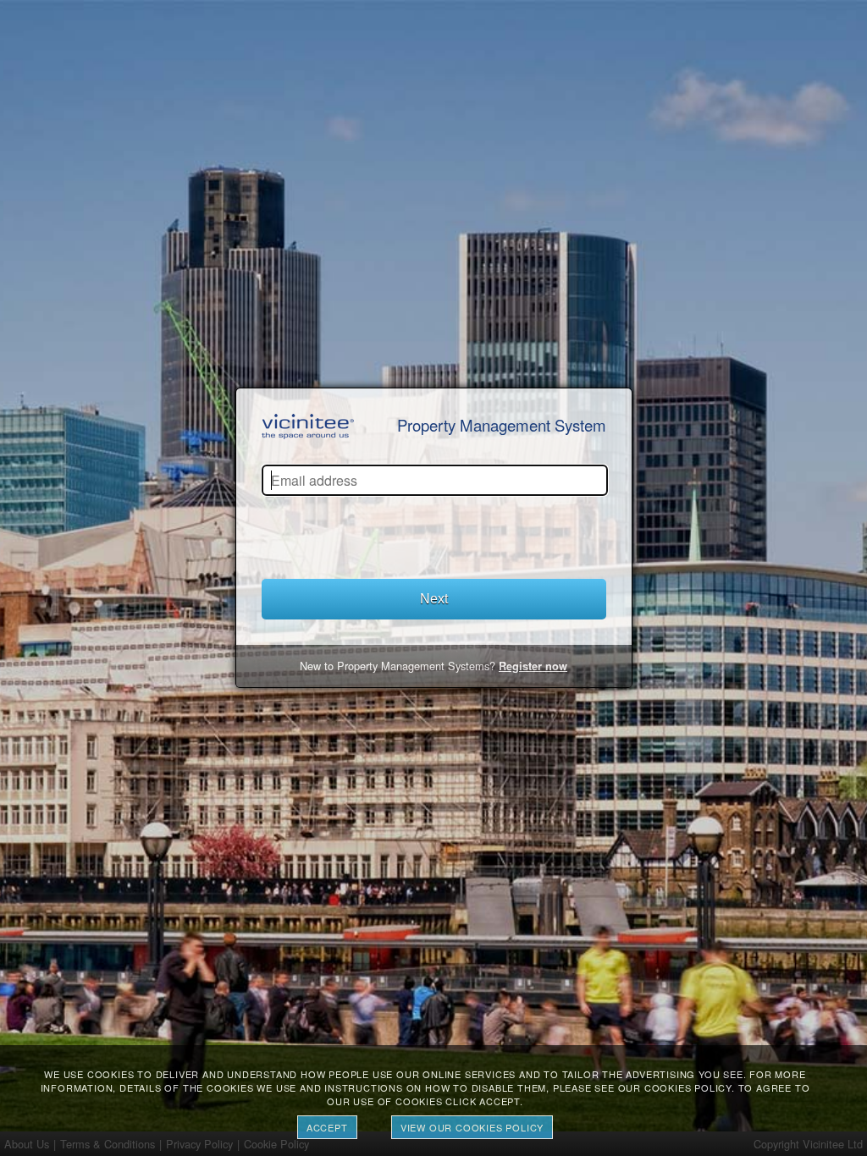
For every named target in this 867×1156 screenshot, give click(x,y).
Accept (327, 1127)
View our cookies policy (472, 1127)
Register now (533, 666)
